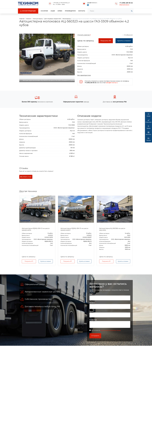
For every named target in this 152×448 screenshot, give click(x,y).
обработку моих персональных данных (110, 330)
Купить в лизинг (45, 261)
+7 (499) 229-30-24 (126, 3)
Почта (91, 311)
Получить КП (29, 261)
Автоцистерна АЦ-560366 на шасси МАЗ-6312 (112, 229)
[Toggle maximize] (72, 35)
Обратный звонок (124, 4)
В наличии (44, 11)
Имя (90, 294)
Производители (70, 11)
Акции (53, 11)
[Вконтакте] (88, 4)
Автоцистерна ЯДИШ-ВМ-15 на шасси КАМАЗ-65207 (74, 229)
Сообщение (93, 319)
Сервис (60, 11)
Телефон (92, 302)
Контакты (81, 11)
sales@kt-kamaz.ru (92, 2)
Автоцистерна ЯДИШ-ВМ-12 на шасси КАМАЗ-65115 (36, 229)
